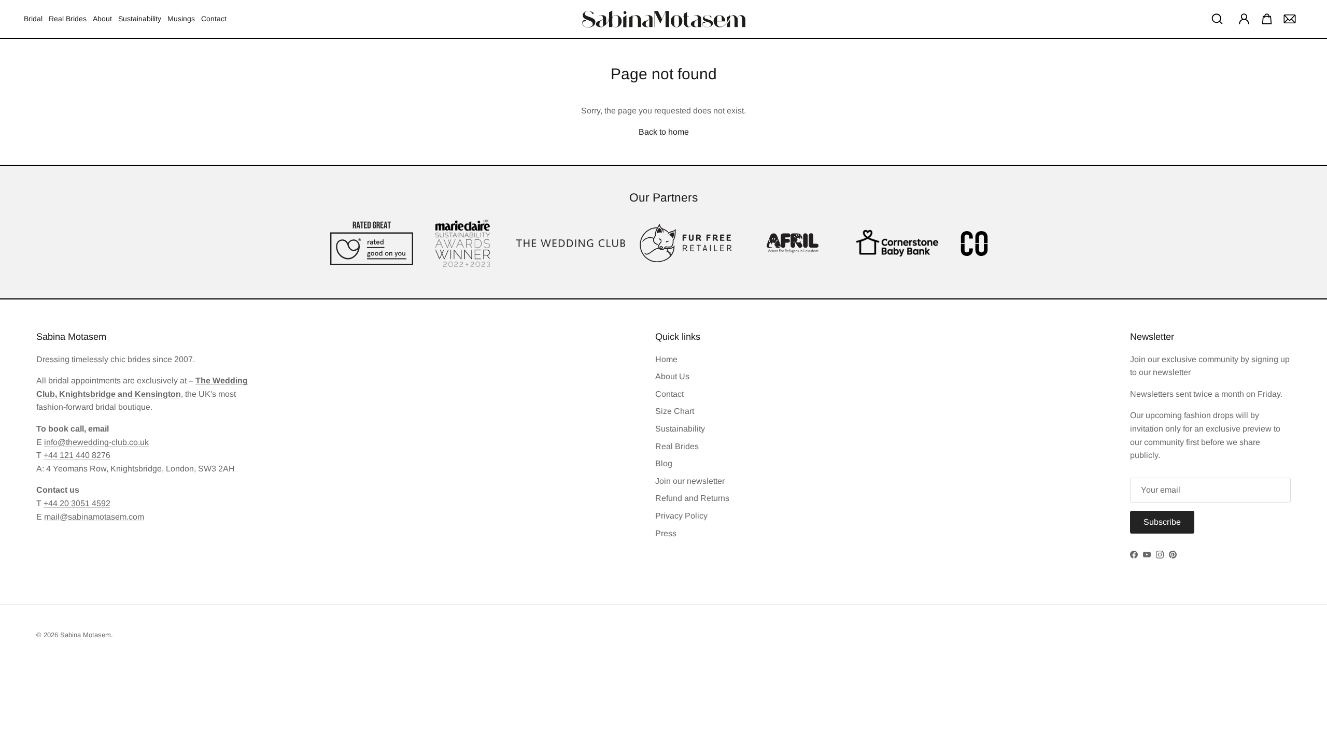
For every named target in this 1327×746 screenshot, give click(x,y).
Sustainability (139, 19)
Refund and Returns (692, 498)
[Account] (1242, 18)
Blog (663, 463)
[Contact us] (1289, 18)
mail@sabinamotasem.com (94, 516)
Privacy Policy (681, 515)
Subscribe (1162, 522)
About (102, 19)
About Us (672, 376)
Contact (214, 19)
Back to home (664, 131)
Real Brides (68, 19)
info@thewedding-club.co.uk (96, 442)
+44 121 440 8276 (77, 455)
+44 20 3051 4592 (77, 503)
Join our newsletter (690, 481)
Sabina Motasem (85, 635)
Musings (181, 19)
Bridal (33, 19)
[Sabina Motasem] (663, 18)
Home (666, 359)
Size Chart (674, 411)
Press (665, 533)
